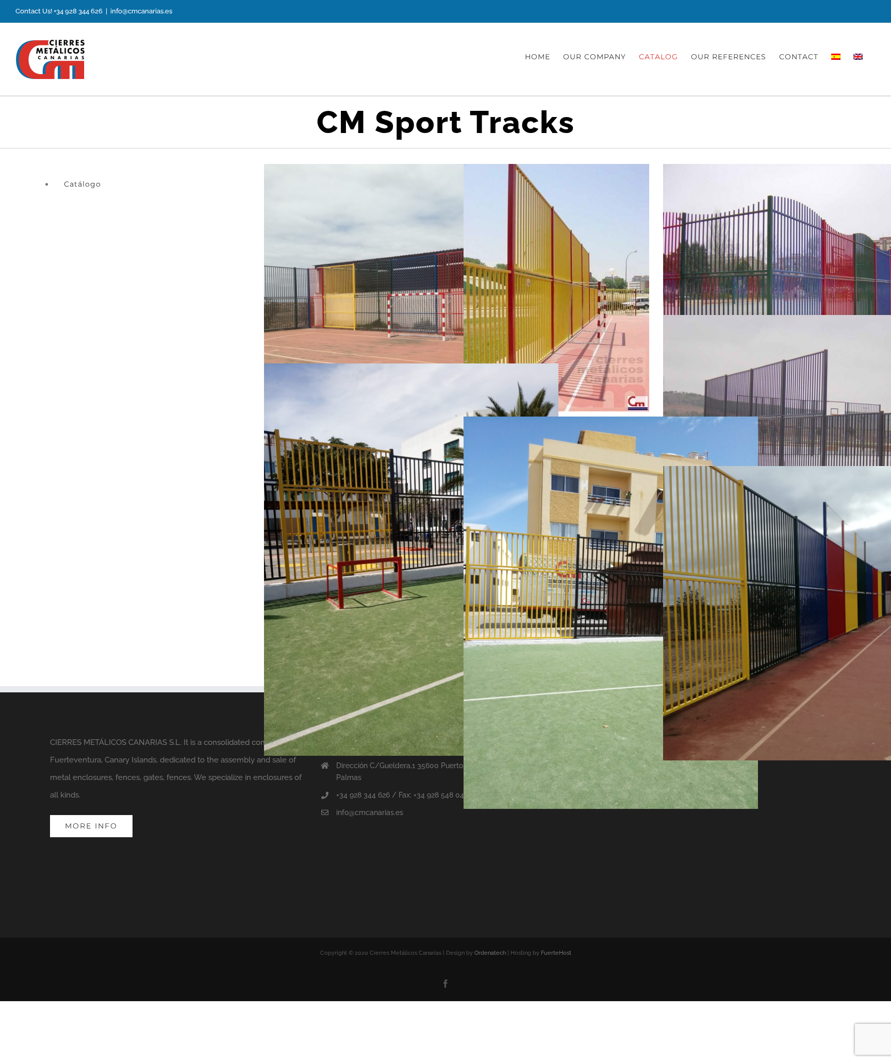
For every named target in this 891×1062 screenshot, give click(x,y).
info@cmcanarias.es (141, 11)
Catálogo (82, 184)
